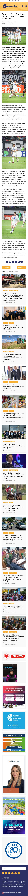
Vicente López (13, 573)
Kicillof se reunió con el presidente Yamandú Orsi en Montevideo (13, 386)
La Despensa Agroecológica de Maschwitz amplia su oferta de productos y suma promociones (13, 416)
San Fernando (11, 24)
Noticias (5, 24)
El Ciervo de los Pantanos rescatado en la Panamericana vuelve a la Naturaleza (12, 357)
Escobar (6, 322)
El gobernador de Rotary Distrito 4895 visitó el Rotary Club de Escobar (13, 327)
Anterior (7, 267)
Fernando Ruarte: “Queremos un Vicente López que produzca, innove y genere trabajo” (13, 578)
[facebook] (12, 0)
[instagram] (18, 0)
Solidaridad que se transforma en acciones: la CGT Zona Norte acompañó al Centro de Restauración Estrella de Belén (13, 296)
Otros (11, 502)
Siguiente (20, 267)
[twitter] (9, 0)
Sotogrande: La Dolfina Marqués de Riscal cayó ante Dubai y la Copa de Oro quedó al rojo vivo (13, 507)
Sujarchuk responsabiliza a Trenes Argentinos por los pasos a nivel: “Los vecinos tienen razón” (13, 538)
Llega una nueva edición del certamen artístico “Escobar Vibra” (13, 608)
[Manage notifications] (3, 893)
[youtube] (15, 0)
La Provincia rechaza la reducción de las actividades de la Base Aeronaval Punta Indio (13, 475)
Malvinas (6, 441)
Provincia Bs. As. (13, 290)
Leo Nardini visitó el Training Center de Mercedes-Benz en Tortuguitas (14, 446)
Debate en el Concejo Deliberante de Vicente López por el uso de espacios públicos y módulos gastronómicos (13, 638)
